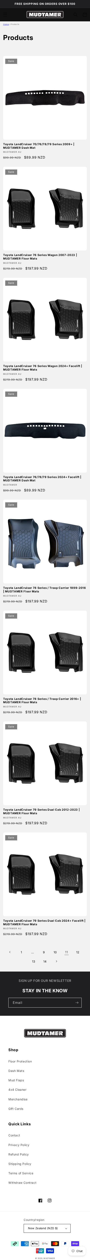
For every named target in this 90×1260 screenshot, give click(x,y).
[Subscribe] (76, 1003)
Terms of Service (20, 1173)
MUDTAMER (49, 1258)
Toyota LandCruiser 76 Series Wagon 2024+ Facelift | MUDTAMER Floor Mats (42, 367)
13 (33, 961)
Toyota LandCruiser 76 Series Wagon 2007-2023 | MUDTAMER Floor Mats (40, 256)
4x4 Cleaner (17, 1089)
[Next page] (56, 961)
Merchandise (18, 1099)
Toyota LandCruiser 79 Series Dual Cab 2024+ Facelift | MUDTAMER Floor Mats (44, 922)
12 (78, 952)
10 (55, 952)
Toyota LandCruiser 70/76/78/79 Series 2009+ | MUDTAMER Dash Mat (39, 145)
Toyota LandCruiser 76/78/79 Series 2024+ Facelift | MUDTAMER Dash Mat (42, 478)
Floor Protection (20, 1061)
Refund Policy (18, 1154)
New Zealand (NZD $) (43, 1228)
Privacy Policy (18, 1145)
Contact (14, 1135)
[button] (5, 14)
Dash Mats (16, 1071)
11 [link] (66, 952)
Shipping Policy (19, 1164)
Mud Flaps (16, 1080)
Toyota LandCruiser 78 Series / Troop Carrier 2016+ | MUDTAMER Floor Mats (42, 700)
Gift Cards (15, 1108)
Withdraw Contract (22, 1182)
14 (45, 961)
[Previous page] (10, 952)
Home (6, 24)
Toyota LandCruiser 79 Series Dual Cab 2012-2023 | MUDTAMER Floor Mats (41, 811)
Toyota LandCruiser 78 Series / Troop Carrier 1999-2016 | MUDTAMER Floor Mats (44, 589)
